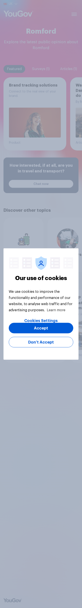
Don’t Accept (41, 342)
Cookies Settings (41, 321)
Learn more (56, 310)
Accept (41, 328)
